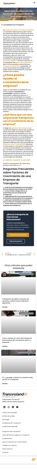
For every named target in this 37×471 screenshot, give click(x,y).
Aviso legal (5, 420)
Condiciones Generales (10, 426)
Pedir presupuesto (15, 241)
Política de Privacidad (9, 413)
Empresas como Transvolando (14, 144)
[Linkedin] (4, 407)
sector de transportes (23, 62)
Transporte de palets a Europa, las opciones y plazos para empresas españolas (15, 301)
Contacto (5, 452)
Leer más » (5, 307)
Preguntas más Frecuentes (11, 432)
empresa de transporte (20, 128)
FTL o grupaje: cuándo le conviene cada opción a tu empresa (17, 378)
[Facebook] (13, 407)
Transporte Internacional (18, 235)
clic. (20, 165)
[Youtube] (17, 407)
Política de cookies (8, 416)
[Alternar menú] (34, 2)
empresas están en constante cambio (19, 30)
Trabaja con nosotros (9, 445)
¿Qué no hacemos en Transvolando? (14, 442)
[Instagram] (8, 407)
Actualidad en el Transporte (13, 25)
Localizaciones (7, 438)
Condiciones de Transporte (11, 423)
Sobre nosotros (7, 449)
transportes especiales (11, 66)
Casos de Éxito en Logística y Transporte (16, 435)
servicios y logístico (10, 61)
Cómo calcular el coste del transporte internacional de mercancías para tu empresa (17, 340)
